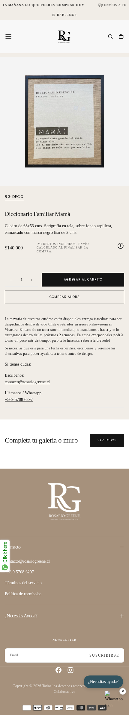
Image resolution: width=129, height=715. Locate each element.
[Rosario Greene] (64, 501)
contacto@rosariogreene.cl (27, 382)
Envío (83, 244)
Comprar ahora (65, 297)
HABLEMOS (67, 14)
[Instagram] (70, 670)
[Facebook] (58, 670)
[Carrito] (121, 37)
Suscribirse (104, 655)
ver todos (107, 440)
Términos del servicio (23, 583)
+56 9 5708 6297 (19, 572)
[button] (8, 36)
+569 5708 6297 (19, 399)
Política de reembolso (23, 594)
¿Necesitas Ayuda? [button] (21, 615)
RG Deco (14, 196)
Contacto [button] (12, 546)
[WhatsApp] (114, 700)
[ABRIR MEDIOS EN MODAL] (121, 177)
